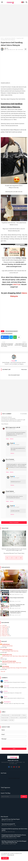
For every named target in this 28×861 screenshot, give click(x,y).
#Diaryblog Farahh (5, 715)
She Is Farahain (10, 459)
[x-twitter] (11, 767)
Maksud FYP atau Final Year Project (11, 819)
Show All (3, 671)
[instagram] (17, 767)
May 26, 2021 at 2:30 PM (10, 460)
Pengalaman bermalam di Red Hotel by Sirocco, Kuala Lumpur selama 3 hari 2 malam (18, 592)
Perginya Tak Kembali (7, 645)
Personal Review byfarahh (11, 331)
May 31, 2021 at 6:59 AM (14, 507)
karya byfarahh (23, 717)
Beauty (24, 715)
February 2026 (6, 635)
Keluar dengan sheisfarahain (17, 597)
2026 (3, 625)
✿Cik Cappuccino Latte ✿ (13, 427)
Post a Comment (14, 522)
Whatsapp (15, 337)
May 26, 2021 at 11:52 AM (10, 428)
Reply (7, 438)
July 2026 (4, 628)
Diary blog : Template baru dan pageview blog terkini (17, 605)
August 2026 (5, 627)
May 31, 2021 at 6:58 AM (14, 444)
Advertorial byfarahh (16, 715)
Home (2, 38)
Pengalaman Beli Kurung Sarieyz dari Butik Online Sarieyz (14, 829)
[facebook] (9, 767)
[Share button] (19, 337)
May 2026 (4, 631)
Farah (13, 361)
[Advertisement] (14, 20)
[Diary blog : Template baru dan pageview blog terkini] (4, 606)
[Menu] (2, 2)
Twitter (11, 337)
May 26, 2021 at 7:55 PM (10, 492)
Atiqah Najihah (10, 491)
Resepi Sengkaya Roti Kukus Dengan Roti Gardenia (14, 667)
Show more (24, 369)
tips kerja (11, 720)
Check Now (10, 854)
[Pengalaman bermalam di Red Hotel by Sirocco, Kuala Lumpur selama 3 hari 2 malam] (4, 593)
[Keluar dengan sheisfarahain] (4, 600)
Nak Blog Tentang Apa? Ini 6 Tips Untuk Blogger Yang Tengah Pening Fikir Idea (14, 842)
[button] (22, 2)
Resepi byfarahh (5, 717)
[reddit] (19, 767)
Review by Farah (14, 717)
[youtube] (14, 767)
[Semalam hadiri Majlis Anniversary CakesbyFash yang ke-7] (4, 613)
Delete (11, 438)
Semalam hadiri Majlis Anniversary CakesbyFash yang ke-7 (18, 612)
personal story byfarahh (10, 38)
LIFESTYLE (16, 284)
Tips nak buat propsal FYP (8, 824)
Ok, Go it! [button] (5, 858)
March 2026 (5, 634)
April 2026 (4, 632)
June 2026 (5, 629)
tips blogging (4, 720)
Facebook (5, 337)
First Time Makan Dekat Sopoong (10, 651)
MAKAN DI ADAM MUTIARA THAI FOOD (11, 662)
